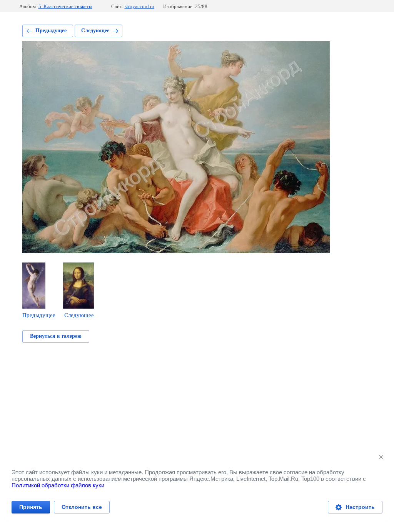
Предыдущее (51, 30)
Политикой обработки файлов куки (58, 485)
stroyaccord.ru (139, 6)
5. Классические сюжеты (65, 6)
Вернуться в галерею (56, 336)
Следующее (95, 30)
